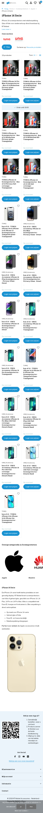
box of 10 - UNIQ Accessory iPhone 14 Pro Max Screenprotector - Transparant (31, 326)
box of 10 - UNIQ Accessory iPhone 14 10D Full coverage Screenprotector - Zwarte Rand (31, 470)
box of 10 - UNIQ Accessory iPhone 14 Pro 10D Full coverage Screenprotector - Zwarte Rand (10, 471)
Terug (6, 9)
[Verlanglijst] (35, 3)
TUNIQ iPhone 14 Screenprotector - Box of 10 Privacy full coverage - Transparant (11, 184)
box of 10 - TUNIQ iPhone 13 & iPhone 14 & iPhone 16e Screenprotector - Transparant (10, 518)
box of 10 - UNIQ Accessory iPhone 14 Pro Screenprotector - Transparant (10, 371)
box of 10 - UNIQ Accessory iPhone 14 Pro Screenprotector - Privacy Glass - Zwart (32, 278)
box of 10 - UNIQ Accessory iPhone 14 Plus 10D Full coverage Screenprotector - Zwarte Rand (31, 422)
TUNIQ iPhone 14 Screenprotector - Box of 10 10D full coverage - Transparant (32, 184)
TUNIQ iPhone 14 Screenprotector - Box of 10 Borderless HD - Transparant (32, 136)
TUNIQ (4, 78)
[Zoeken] (27, 3)
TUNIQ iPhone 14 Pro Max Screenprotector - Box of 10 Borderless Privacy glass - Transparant (10, 85)
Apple (33, 9)
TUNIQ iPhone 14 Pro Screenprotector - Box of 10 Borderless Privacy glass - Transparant (32, 85)
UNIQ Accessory (29, 224)
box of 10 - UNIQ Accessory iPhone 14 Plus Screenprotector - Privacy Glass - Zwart (10, 279)
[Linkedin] (28, 756)
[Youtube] (24, 756)
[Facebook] (15, 756)
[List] (40, 55)
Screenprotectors (22, 9)
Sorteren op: (21, 47)
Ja (21, 807)
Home (11, 9)
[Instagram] (19, 756)
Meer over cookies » (21, 811)
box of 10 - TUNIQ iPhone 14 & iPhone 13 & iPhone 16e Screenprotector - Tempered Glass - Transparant (32, 373)
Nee (31, 807)
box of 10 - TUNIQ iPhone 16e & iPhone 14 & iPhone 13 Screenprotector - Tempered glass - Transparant (10, 231)
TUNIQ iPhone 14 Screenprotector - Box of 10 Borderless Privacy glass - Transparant (11, 137)
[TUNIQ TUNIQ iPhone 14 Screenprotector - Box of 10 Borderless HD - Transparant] (32, 120)
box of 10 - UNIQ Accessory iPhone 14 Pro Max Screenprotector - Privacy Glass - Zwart (32, 231)
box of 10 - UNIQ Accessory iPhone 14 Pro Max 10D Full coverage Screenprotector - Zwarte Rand (10, 422)
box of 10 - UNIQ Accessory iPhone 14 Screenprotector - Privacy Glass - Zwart (10, 326)
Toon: (31, 55)
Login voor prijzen (10, 100)
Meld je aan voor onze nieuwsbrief (21, 761)
